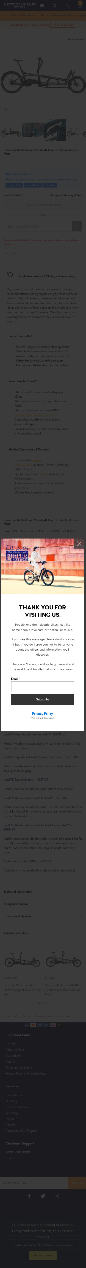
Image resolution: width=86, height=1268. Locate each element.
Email (15, 679)
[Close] (79, 544)
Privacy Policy (42, 714)
